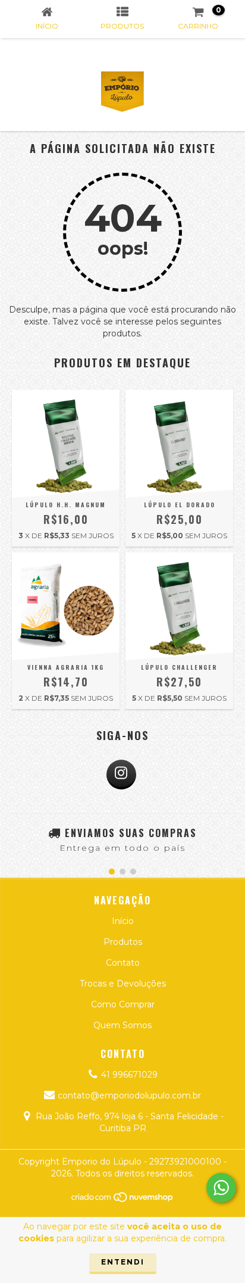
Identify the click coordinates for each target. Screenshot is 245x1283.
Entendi (123, 1261)
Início (123, 921)
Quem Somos (122, 1025)
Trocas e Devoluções (123, 983)
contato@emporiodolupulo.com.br (129, 1095)
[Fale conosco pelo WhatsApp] (221, 1188)
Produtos (122, 942)
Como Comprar (123, 1004)
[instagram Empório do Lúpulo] (121, 774)
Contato (123, 962)
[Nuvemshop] (123, 1199)
